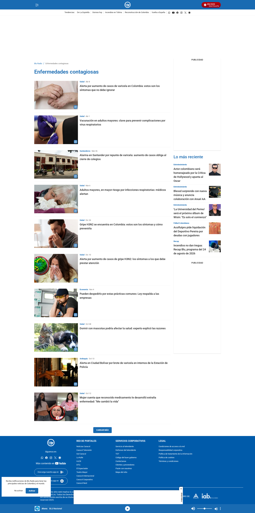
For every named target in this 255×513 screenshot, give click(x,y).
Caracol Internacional (85, 476)
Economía (84, 289)
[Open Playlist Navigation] (220, 508)
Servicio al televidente (125, 447)
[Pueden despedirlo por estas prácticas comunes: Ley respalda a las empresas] (56, 303)
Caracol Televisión (84, 450)
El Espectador (82, 469)
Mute (193, 508)
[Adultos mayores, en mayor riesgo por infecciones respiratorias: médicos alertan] (56, 199)
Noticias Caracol (83, 447)
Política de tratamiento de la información (175, 454)
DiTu (78, 465)
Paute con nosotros (124, 469)
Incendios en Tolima (113, 12)
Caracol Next (81, 483)
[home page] (128, 5)
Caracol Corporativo (84, 480)
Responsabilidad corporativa (170, 450)
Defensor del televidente (126, 450)
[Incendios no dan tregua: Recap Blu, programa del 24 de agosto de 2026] (215, 246)
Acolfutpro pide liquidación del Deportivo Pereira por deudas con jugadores (189, 231)
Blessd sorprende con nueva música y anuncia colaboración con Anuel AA (190, 195)
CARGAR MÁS (102, 430)
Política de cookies (166, 458)
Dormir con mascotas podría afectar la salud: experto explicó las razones (123, 328)
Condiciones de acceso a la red (172, 447)
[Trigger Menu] (36, 5)
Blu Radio (38, 64)
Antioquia (84, 359)
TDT (117, 454)
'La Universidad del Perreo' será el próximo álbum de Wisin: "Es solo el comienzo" (190, 213)
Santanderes (85, 151)
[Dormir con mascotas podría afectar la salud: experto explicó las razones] (56, 337)
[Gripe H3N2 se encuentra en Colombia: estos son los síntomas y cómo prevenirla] (56, 233)
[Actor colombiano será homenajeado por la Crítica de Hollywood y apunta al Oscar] (215, 170)
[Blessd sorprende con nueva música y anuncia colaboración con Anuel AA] (215, 192)
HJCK (78, 461)
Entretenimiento (180, 164)
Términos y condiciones (168, 461)
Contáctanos (121, 461)
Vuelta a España (158, 12)
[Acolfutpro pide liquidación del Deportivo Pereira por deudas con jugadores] (215, 228)
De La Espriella (83, 12)
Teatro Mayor (81, 472)
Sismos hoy (97, 12)
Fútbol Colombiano (181, 223)
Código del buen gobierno (126, 458)
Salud (82, 82)
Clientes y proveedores (125, 465)
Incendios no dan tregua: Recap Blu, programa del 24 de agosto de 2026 (190, 249)
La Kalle (79, 458)
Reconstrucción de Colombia (137, 12)
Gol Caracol (81, 454)
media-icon (127, 508)
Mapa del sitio (121, 472)
